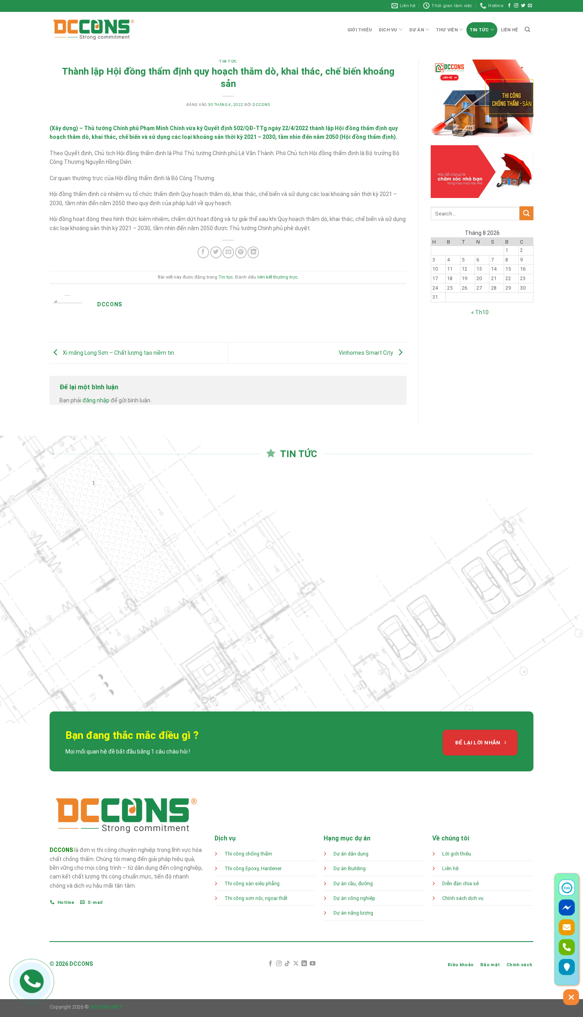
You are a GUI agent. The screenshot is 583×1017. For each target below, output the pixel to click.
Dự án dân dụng (351, 854)
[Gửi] (526, 213)
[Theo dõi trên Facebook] (509, 5)
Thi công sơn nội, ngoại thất (256, 898)
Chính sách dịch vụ (462, 898)
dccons (261, 104)
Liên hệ (450, 868)
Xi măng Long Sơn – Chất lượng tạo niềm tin (117, 353)
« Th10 (480, 312)
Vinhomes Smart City (366, 353)
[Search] (527, 29)
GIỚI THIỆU (359, 30)
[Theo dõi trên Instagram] (516, 5)
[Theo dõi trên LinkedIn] (304, 964)
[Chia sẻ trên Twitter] (216, 252)
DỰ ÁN (416, 30)
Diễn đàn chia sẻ (460, 883)
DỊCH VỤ (388, 30)
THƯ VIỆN (447, 30)
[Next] (70, 589)
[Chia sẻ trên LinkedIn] (253, 252)
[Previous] (51, 589)
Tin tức (228, 61)
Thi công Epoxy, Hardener (253, 868)
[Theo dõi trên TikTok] (287, 964)
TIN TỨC (479, 30)
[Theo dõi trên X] (296, 964)
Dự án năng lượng (353, 913)
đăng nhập (95, 400)
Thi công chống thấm (248, 854)
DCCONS (61, 850)
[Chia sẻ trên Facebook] (203, 252)
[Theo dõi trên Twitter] (523, 5)
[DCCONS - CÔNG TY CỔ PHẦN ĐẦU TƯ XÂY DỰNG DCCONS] (94, 29)
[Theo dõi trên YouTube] (312, 964)
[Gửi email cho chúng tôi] (530, 5)
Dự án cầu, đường (353, 883)
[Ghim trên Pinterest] (241, 252)
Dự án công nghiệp (354, 898)
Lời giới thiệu (456, 854)
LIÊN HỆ (509, 30)
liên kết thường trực (277, 277)
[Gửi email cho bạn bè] (228, 252)
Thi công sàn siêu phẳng (252, 883)
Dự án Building (350, 868)
